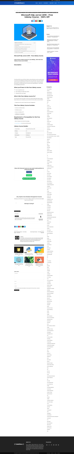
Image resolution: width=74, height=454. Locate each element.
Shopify (48, 385)
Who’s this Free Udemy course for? (21, 48)
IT (47, 259)
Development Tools (50, 199)
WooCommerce (49, 427)
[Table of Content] (34, 43)
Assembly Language (50, 124)
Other (48, 324)
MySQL (48, 306)
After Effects (49, 100)
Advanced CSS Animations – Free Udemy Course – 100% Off (20, 232)
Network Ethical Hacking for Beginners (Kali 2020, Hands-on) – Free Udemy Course (53, 44)
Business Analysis (49, 150)
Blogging (48, 145)
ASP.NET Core (49, 121)
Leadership (48, 273)
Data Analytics (30, 12)
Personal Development (50, 330)
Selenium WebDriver (50, 377)
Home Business (49, 244)
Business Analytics (49, 152)
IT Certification (49, 262)
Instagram (48, 249)
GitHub (48, 236)
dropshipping (49, 205)
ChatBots (48, 160)
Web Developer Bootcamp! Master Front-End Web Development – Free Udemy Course (52, 40)
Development (49, 197)
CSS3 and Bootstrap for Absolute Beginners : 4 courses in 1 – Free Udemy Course (53, 36)
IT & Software (49, 260)
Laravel (48, 272)
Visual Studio (49, 418)
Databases (48, 186)
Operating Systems (49, 319)
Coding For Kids (49, 165)
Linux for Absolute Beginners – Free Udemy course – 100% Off (19, 264)
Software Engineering (50, 390)
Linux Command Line (50, 280)
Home (15, 10)
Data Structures (49, 181)
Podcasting (48, 338)
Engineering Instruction (50, 212)
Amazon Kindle (49, 108)
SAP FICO (48, 371)
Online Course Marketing (50, 317)
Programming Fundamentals (51, 343)
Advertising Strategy (50, 95)
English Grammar (49, 213)
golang (48, 238)
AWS (47, 131)
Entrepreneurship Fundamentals (51, 217)
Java (47, 264)
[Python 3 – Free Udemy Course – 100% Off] (39, 250)
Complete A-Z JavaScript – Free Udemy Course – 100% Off (19, 254)
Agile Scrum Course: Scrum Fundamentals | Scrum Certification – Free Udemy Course (53, 48)
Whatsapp (29, 175)
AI (47, 103)
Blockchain (48, 142)
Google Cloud (49, 239)
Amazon (48, 105)
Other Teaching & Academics (51, 325)
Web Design (48, 421)
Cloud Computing (23, 12)
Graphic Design (49, 241)
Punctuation (48, 348)
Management (49, 286)
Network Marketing (50, 309)
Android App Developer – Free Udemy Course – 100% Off (37, 232)
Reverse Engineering (50, 366)
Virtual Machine (49, 414)
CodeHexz (21, 236)
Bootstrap (48, 147)
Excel (48, 220)
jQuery (48, 267)
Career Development (50, 158)
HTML (48, 246)
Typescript (48, 406)
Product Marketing (49, 340)
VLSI (47, 419)
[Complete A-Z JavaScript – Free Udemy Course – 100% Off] (18, 250)
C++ (47, 157)
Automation (48, 129)
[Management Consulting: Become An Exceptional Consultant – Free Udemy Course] (39, 260)
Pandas (48, 327)
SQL (23, 10)
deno (47, 189)
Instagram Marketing (50, 251)
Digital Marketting (49, 202)
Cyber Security (49, 173)
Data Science (49, 179)
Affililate (48, 98)
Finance (48, 225)
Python (25, 252)
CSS (47, 170)
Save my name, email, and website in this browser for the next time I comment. (27, 288)
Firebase (48, 228)
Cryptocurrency (49, 168)
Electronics (48, 210)
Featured (48, 223)
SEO (47, 379)
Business (20, 12)
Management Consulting (50, 288)
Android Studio (49, 113)
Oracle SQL (48, 322)
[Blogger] (52, 0)
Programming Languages (50, 345)
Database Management (19, 10)
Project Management (50, 346)
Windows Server (49, 426)
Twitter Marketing (49, 405)
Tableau (48, 398)
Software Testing (49, 392)
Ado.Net (48, 90)
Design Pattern (49, 192)
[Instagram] (55, 0)
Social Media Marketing (50, 387)
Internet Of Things (49, 252)
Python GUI (48, 353)
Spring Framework (49, 393)
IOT (47, 257)
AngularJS (48, 116)
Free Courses (39, 12)
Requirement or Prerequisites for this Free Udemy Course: (25, 51)
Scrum (48, 374)
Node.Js (48, 312)
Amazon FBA (49, 106)
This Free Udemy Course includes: (21, 49)
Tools (48, 403)
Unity (48, 411)
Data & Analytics (49, 176)
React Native (49, 359)
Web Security (49, 424)
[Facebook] (53, 0)
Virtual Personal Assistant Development (52, 416)
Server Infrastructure (50, 384)
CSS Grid (48, 171)
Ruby (47, 367)
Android (48, 110)
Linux (48, 12)
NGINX (48, 311)
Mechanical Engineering (50, 291)
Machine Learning (49, 285)
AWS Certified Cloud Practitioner (51, 134)
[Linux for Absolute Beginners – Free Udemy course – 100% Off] (18, 260)
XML (47, 431)
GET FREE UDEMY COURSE (29, 178)
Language (48, 270)
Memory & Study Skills (50, 293)
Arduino (48, 119)
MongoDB (48, 304)
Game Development (50, 233)
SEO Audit (48, 380)
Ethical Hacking (26, 262)
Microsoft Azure (49, 299)
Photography (49, 332)
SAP (47, 369)
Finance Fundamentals (50, 226)
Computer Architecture (50, 166)
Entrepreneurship (49, 215)
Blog (47, 144)
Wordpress (48, 429)
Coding (27, 12)
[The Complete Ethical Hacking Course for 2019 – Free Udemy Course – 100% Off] (29, 260)
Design (48, 191)
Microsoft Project (49, 301)
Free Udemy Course (44, 12)
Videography (49, 413)
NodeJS (48, 314)
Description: (17, 45)
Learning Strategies (50, 275)
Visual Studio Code (18, 123)
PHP (47, 335)
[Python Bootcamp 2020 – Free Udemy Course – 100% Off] (29, 250)
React (48, 358)
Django (48, 204)
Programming (54, 12)
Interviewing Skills (49, 254)
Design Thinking (49, 194)
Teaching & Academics (50, 400)
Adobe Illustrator (49, 92)
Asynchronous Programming (51, 126)
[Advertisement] (37, 8)
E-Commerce (49, 207)
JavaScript (15, 252)
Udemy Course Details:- (19, 52)
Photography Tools (50, 333)
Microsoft (48, 298)
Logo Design (49, 283)
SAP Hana (48, 372)
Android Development (50, 111)
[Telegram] (56, 0)
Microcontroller (49, 296)
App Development (49, 118)
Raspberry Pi (49, 356)
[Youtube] (59, 0)
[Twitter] (57, 0)
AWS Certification (49, 132)
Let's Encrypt (49, 277)
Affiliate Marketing (49, 97)
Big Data (17, 12)
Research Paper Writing (50, 364)
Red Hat (48, 361)
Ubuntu (48, 408)
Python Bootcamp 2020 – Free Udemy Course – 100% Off (29, 254)
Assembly (48, 123)
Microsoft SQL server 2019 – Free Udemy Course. (23, 44)
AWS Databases (49, 137)
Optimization (51, 12)
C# (47, 155)
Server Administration (50, 382)
